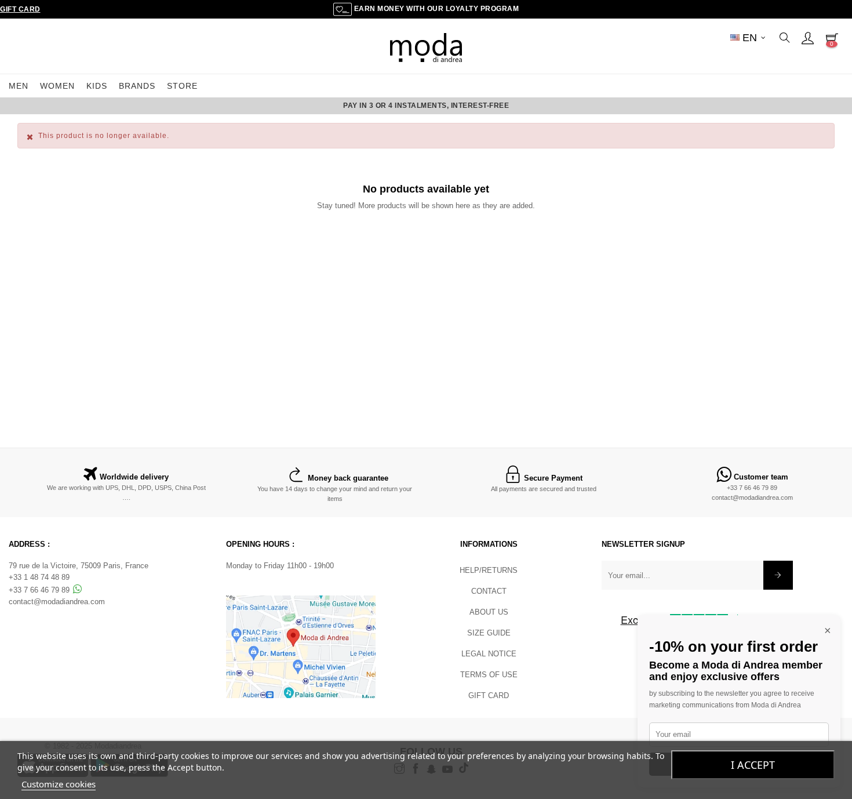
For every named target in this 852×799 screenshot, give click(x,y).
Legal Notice (488, 653)
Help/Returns (489, 570)
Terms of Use (489, 674)
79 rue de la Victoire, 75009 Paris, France (78, 565)
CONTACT (489, 591)
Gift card (488, 695)
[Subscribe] (778, 575)
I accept (753, 765)
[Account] (807, 37)
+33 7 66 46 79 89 (752, 487)
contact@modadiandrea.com (752, 497)
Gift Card (20, 9)
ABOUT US (488, 612)
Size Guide (489, 633)
